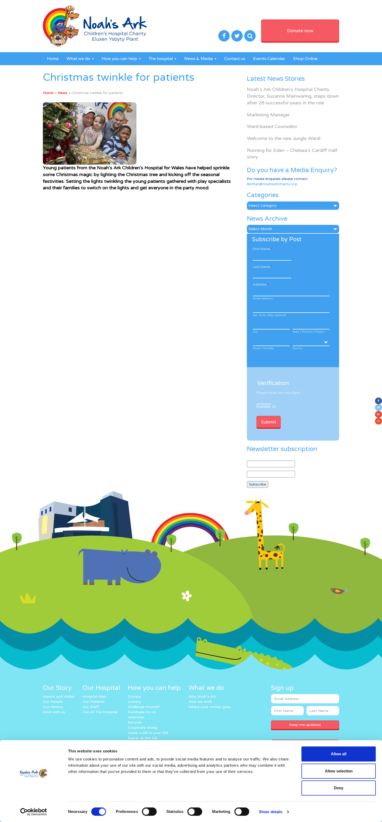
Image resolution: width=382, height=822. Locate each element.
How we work (200, 701)
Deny (338, 788)
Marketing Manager (268, 115)
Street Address (263, 298)
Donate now (300, 30)
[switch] (149, 811)
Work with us (54, 712)
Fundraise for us (142, 712)
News (62, 93)
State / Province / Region (309, 331)
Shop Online (305, 58)
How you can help (120, 58)
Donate (134, 696)
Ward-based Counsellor (272, 126)
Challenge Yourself (144, 707)
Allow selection (339, 771)
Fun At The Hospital (100, 712)
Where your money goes (209, 707)
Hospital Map (94, 696)
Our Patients (94, 701)
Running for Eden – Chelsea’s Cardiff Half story (292, 153)
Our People (53, 701)
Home (53, 58)
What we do (79, 58)
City (255, 331)
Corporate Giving (142, 727)
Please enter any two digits (278, 393)
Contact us (234, 58)
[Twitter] (378, 407)
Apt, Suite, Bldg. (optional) (269, 315)
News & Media (199, 58)
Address (261, 284)
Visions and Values (59, 696)
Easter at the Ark (142, 738)
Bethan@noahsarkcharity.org (272, 184)
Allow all (338, 754)
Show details (270, 812)
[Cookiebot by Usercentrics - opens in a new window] (33, 812)
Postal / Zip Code (263, 348)
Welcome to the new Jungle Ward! (283, 138)
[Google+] (378, 414)
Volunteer (136, 717)
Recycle (135, 722)
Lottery (134, 701)
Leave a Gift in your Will (148, 733)
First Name (262, 249)
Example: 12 (266, 407)
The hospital (161, 58)
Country (297, 348)
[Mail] (378, 421)
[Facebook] (378, 400)
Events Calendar (269, 58)
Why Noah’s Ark (202, 696)
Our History (53, 707)
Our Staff (91, 707)
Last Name (262, 267)
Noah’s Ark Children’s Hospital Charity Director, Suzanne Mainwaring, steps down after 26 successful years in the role (293, 95)
